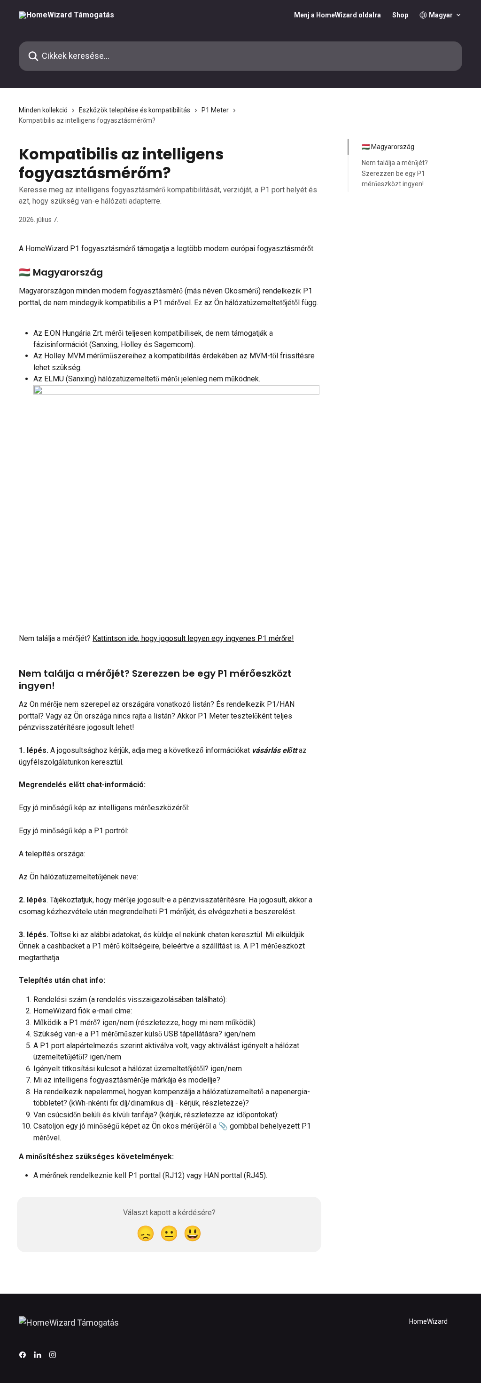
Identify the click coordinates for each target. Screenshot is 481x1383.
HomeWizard (428, 1321)
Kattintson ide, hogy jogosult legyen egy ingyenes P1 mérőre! (193, 638)
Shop (400, 15)
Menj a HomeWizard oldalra (337, 15)
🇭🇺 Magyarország (388, 146)
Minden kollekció (43, 110)
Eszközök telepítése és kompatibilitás (134, 110)
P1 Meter (215, 110)
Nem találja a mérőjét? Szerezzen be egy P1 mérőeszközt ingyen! (395, 173)
